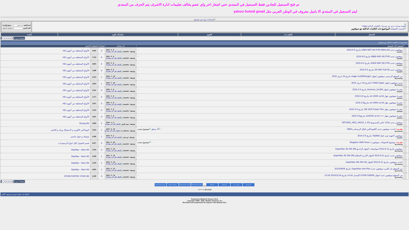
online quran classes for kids (160, 185)
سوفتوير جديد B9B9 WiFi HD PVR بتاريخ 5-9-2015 (379, 56)
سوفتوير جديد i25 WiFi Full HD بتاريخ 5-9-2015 (381, 69)
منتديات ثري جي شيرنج (391, 26)
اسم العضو (27, 25)
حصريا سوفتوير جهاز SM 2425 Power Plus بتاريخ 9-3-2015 (376, 109)
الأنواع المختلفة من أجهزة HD (76, 51)
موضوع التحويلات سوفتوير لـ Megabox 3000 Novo (372, 142)
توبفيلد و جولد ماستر (80, 136)
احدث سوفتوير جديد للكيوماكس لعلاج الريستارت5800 (371, 129)
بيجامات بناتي (236, 184)
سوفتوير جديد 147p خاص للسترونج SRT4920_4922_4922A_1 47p (372, 122)
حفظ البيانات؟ (6, 25)
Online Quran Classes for (196, 185)
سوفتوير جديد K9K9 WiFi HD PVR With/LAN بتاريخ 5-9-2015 (375, 50)
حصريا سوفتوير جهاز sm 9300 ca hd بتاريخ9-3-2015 (379, 102)
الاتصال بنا (26, 194)
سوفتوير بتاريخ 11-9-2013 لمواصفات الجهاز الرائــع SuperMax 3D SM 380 (369, 149)
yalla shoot (224, 184)
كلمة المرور (27, 28)
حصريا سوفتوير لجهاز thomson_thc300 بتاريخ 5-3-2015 (377, 89)
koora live (248, 184)
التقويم (209, 35)
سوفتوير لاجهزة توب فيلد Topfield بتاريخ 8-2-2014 (380, 135)
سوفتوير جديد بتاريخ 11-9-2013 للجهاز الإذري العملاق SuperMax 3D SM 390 (368, 155)
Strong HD (84, 123)
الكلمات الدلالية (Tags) (371, 26)
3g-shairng (399, 78)
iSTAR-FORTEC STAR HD (76, 176)
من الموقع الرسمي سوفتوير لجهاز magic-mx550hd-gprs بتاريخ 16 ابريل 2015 (367, 76)
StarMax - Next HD (80, 150)
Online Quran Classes (184, 184)
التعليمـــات (288, 35)
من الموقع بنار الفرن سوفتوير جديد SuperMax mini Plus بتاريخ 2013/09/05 (369, 168)
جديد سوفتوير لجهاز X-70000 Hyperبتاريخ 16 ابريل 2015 (377, 83)
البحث (29, 35)
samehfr (400, 52)
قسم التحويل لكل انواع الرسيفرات (73, 143)
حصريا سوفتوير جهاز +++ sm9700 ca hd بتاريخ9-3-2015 (377, 116)
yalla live (212, 184)
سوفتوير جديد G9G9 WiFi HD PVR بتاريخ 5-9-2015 (379, 63)
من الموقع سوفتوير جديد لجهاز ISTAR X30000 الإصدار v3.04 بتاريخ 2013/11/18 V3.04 (364, 175)
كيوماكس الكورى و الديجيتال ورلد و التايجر (70, 130)
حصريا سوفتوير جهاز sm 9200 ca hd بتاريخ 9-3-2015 (379, 96)
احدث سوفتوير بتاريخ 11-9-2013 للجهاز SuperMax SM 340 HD (374, 162)
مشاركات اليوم (118, 35)
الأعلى (3, 194)
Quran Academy (172, 184)
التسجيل (372, 35)
